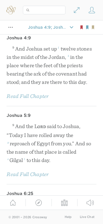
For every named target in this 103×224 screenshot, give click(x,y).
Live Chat (87, 217)
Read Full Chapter (28, 96)
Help (68, 217)
